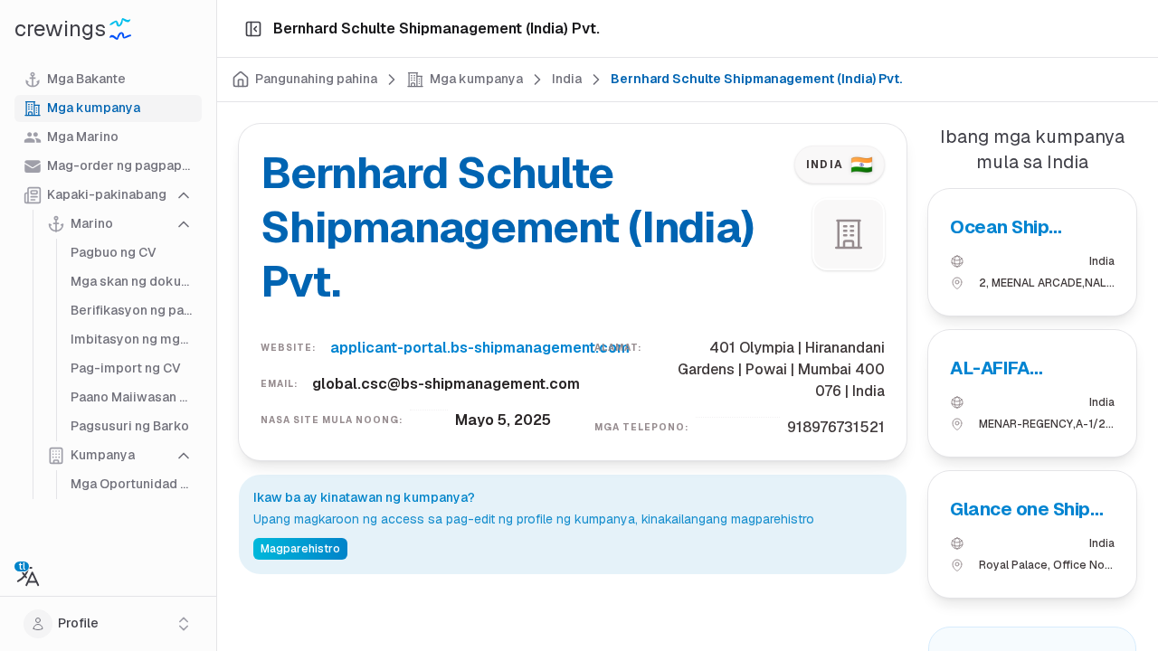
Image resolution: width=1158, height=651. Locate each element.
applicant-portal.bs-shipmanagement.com (480, 347)
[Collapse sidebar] (253, 28)
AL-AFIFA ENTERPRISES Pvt (1025, 368)
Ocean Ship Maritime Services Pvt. (1028, 227)
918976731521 (836, 427)
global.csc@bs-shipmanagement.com (446, 383)
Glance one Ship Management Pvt (1024, 509)
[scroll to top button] (1129, 560)
